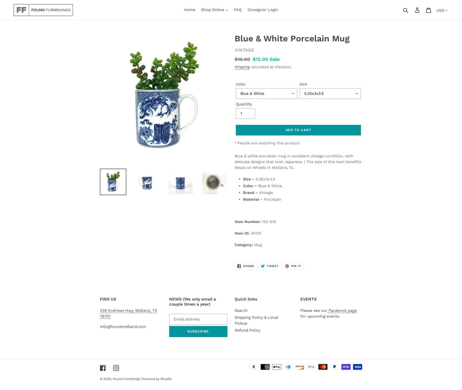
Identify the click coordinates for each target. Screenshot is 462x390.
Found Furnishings (126, 379)
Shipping (242, 67)
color (241, 84)
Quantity (244, 104)
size (303, 84)
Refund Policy (247, 330)
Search (241, 310)
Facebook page (342, 310)
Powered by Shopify (156, 379)
